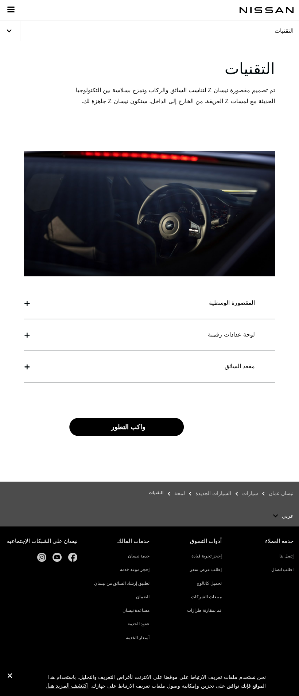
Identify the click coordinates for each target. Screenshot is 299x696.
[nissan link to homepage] (267, 10)
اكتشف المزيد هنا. (67, 686)
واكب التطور (128, 427)
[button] (11, 9)
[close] (9, 676)
